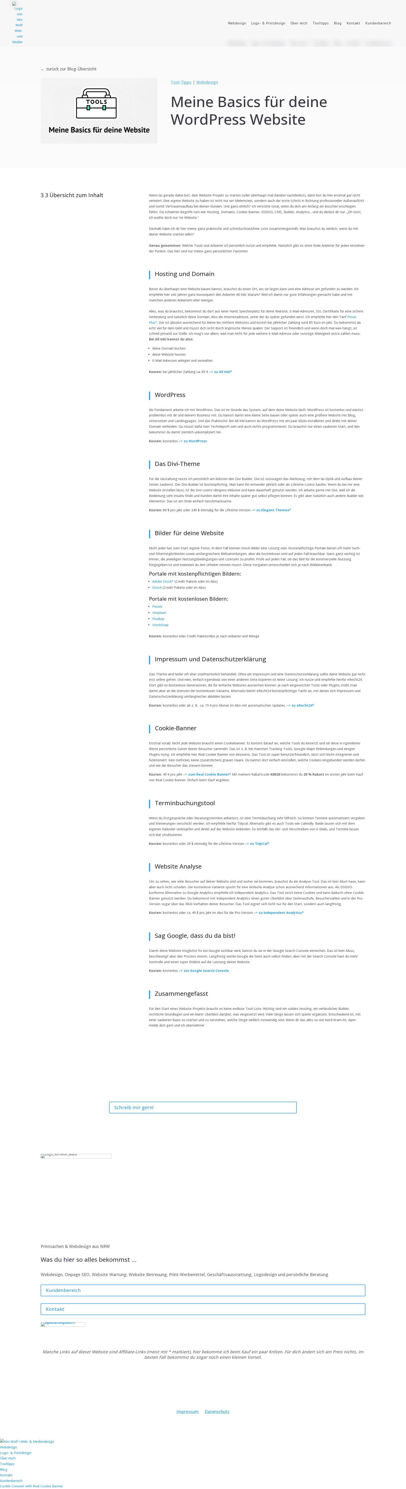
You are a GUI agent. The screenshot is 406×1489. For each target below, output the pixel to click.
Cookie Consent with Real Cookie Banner (31, 1486)
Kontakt (353, 23)
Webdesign (237, 23)
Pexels (157, 606)
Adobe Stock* (163, 581)
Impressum (187, 1411)
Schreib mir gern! (133, 1107)
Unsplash (159, 612)
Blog (338, 23)
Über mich (299, 23)
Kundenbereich (378, 23)
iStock (157, 587)
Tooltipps (321, 23)
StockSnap (160, 625)
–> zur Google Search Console (204, 970)
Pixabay (158, 618)
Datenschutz (217, 1411)
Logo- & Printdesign (268, 23)
